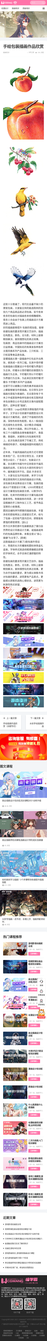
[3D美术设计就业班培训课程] (15, 1056)
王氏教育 (19, 1331)
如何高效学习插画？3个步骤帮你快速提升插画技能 (23, 881)
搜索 (43, 3)
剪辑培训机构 (7, 1335)
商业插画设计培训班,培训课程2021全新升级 (21, 800)
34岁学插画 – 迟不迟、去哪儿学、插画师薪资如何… (23, 920)
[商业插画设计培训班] (15, 1038)
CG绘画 (21, 1338)
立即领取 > (34, 954)
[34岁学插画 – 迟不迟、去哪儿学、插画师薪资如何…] (23, 903)
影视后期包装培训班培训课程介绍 (35, 1161)
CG (28, 1338)
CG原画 (33, 1335)
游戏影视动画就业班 (13, 1224)
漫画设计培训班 (35, 1069)
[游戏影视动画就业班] (15, 949)
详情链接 (3, 13)
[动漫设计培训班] (15, 1020)
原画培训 (26, 8)
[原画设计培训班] (15, 1092)
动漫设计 (4, 8)
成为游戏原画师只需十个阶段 (16, 1258)
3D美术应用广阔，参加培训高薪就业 (19, 1267)
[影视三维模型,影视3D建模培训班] (15, 1199)
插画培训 (15, 8)
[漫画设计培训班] (15, 1074)
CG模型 (17, 1335)
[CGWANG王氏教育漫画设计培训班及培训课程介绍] (15, 1002)
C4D (17, 1333)
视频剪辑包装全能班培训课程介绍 (35, 964)
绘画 (35, 1331)
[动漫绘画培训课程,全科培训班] (15, 1128)
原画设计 (28, 1331)
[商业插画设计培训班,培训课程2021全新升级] (23, 785)
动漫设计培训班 (35, 1015)
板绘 (42, 1331)
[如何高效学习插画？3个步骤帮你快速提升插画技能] (23, 864)
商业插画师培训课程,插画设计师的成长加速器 (22, 840)
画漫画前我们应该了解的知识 (16, 1243)
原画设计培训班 (35, 1087)
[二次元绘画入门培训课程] (15, 1146)
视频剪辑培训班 (27, 1333)
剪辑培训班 (40, 1333)
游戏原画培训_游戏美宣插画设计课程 (19, 1253)
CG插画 (42, 1335)
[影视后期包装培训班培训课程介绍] (15, 1164)
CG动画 (25, 1335)
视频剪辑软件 (8, 1331)
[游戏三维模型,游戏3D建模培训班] (15, 1181)
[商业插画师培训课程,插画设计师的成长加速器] (23, 824)
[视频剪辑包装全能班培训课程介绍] (15, 966)
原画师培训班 (8, 1333)
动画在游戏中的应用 (13, 1248)
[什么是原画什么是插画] (15, 1110)
